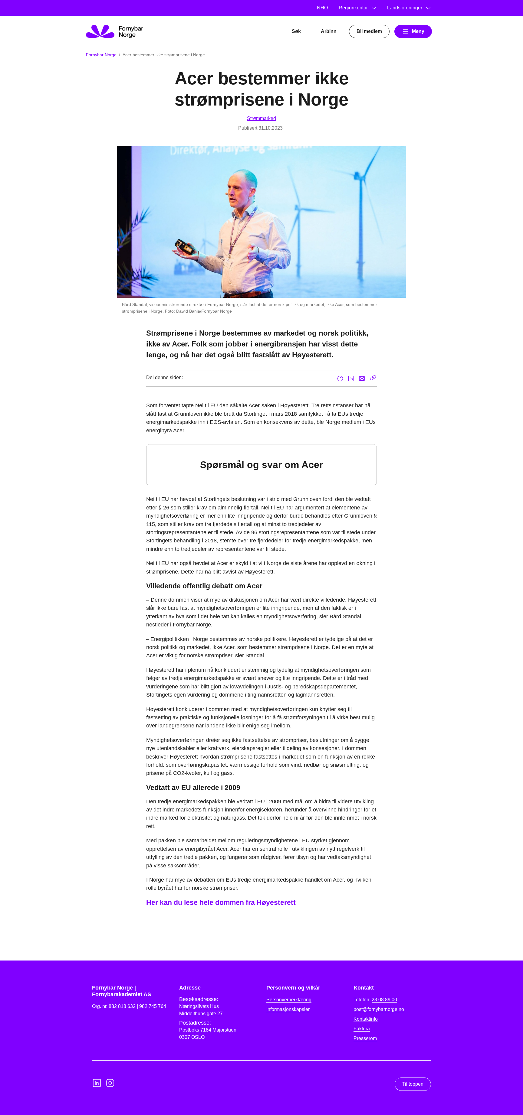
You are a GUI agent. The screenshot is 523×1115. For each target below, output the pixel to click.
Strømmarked (261, 118)
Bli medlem (369, 31)
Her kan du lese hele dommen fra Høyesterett (221, 902)
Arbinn (329, 31)
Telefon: (375, 999)
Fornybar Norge (101, 54)
